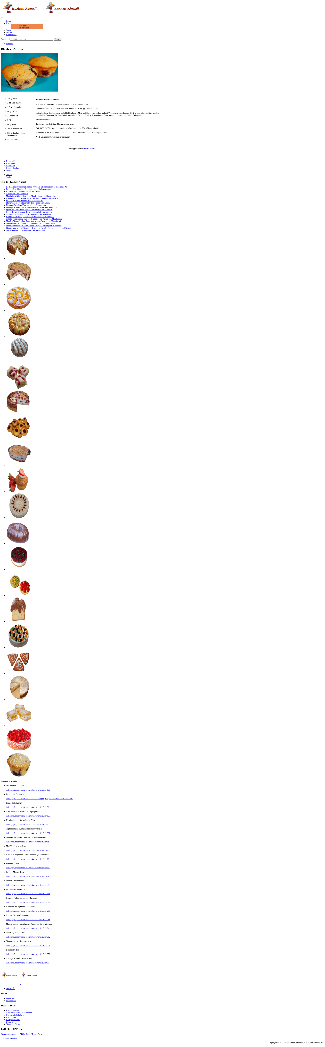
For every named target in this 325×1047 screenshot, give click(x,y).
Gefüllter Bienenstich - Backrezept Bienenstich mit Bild (28, 214)
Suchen (57, 39)
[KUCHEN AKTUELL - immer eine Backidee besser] (43, 14)
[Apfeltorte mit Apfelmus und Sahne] (18, 362)
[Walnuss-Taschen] (18, 673)
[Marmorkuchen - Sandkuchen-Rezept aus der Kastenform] (18, 621)
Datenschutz (11, 1001)
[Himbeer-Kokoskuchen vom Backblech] (18, 388)
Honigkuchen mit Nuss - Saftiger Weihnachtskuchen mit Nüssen (32, 198)
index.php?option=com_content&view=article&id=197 (28, 816)
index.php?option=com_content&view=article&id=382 (28, 833)
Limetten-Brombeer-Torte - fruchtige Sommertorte (26, 205)
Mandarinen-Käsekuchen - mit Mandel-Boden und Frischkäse (31, 196)
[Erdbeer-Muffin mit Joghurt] (18, 492)
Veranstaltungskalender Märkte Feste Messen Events (22, 1034)
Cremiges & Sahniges (14, 1015)
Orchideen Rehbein (9, 1038)
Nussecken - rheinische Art (17, 194)
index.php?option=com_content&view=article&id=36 (27, 807)
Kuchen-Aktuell (89, 148)
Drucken (9, 44)
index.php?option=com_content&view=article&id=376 (28, 902)
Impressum (10, 998)
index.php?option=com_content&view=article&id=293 (28, 876)
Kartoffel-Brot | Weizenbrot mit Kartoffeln (23, 191)
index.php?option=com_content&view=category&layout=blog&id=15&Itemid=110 (39, 798)
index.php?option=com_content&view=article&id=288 (28, 919)
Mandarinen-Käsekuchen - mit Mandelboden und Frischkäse (30, 223)
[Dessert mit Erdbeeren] (18, 466)
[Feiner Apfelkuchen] (18, 336)
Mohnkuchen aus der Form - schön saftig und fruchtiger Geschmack (33, 226)
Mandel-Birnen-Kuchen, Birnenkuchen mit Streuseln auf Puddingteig (34, 221)
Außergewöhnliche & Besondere (19, 1013)
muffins (9, 170)
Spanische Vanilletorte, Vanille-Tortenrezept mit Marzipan (29, 210)
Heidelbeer (10, 166)
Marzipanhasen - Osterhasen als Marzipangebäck (25, 230)
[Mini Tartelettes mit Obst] (18, 595)
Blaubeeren (10, 163)
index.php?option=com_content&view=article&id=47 (27, 824)
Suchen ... (5, 39)
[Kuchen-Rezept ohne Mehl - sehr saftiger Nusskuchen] (18, 543)
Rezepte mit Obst (13, 1020)
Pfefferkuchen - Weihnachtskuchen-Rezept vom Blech (28, 203)
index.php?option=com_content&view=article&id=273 (28, 945)
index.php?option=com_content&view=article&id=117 (28, 842)
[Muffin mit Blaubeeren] (18, 777)
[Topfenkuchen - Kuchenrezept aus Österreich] (18, 725)
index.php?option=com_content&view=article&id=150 (28, 790)
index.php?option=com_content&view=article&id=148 (28, 894)
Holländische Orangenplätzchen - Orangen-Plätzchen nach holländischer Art (36, 187)
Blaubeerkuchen (12, 168)
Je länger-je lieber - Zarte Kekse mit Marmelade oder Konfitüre (31, 207)
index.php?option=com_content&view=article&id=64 (27, 928)
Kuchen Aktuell (12, 1010)
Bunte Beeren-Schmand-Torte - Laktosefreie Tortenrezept (29, 212)
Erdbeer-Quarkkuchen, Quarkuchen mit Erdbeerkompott (28, 189)
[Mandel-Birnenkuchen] (18, 699)
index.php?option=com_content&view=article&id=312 (28, 937)
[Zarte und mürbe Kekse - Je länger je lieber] (18, 440)
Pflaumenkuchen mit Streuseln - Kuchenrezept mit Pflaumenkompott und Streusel (38, 228)
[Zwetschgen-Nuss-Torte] (18, 518)
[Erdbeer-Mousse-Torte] (18, 751)
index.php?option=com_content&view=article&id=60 (27, 963)
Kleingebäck (11, 1017)
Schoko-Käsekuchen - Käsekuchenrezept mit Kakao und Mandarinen (34, 219)
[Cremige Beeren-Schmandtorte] (18, 569)
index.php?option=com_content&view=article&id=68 (27, 859)
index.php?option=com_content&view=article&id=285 (28, 911)
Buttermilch (10, 161)
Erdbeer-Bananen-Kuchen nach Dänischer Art (24, 200)
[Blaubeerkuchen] (18, 258)
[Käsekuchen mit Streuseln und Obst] (18, 284)
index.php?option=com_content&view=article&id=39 (27, 885)
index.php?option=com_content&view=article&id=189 (28, 868)
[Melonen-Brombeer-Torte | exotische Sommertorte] (18, 647)
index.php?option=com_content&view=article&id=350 (28, 954)
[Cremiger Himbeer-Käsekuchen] (18, 414)
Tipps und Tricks (13, 1024)
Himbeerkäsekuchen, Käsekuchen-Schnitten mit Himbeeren (30, 216)
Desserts (9, 1022)
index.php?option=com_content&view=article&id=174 (28, 850)
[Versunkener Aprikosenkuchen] (18, 310)
